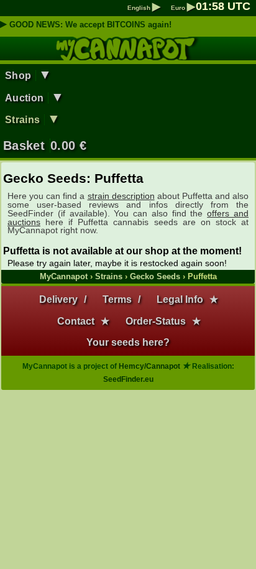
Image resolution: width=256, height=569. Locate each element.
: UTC (223, 6)
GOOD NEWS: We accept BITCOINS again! (90, 24)
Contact (75, 321)
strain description (121, 196)
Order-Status (156, 321)
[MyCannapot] (128, 54)
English (143, 7)
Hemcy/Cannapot (149, 366)
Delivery (58, 299)
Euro (183, 7)
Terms (117, 299)
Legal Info (180, 299)
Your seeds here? (128, 342)
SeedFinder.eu (128, 379)
